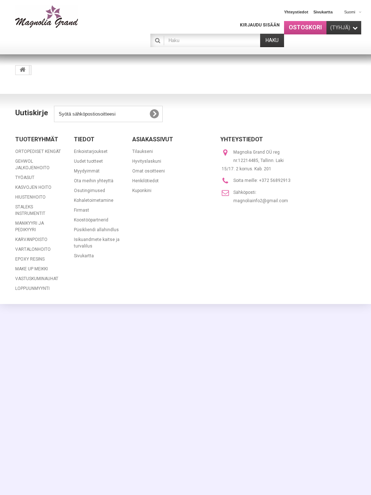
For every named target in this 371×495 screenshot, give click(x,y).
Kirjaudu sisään (260, 25)
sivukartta (323, 12)
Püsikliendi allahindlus (96, 229)
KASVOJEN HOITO (33, 187)
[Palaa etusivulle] (22, 70)
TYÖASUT (24, 177)
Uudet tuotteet (88, 161)
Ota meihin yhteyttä (93, 180)
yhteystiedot (296, 12)
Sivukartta (84, 255)
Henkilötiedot (145, 180)
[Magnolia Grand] (68, 16)
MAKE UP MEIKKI (31, 268)
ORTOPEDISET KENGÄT (38, 151)
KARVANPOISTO (31, 239)
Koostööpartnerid (91, 219)
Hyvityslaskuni (146, 161)
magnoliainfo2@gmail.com (260, 200)
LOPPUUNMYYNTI (32, 288)
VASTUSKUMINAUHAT (36, 278)
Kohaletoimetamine (93, 200)
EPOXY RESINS (30, 259)
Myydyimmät (87, 171)
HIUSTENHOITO (30, 197)
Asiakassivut (152, 139)
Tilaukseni (142, 151)
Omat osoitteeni (148, 171)
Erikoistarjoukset (91, 151)
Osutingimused (89, 190)
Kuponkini (141, 190)
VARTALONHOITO (33, 249)
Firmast (81, 210)
